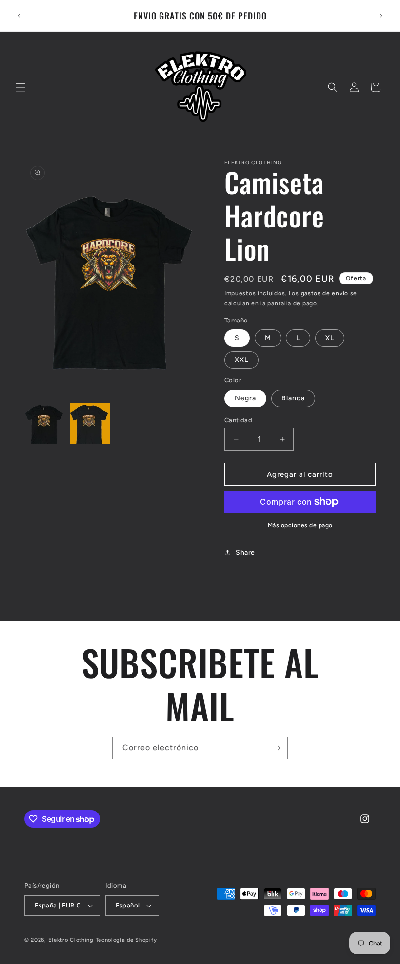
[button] (20, 87)
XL (329, 338)
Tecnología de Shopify (126, 940)
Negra (245, 398)
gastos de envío (325, 293)
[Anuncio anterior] (19, 15)
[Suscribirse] (276, 748)
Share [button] (245, 552)
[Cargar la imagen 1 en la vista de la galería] (44, 423)
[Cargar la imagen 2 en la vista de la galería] (90, 423)
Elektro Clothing (71, 940)
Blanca (293, 398)
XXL (241, 360)
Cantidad (238, 420)
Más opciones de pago (300, 525)
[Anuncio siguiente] (381, 15)
